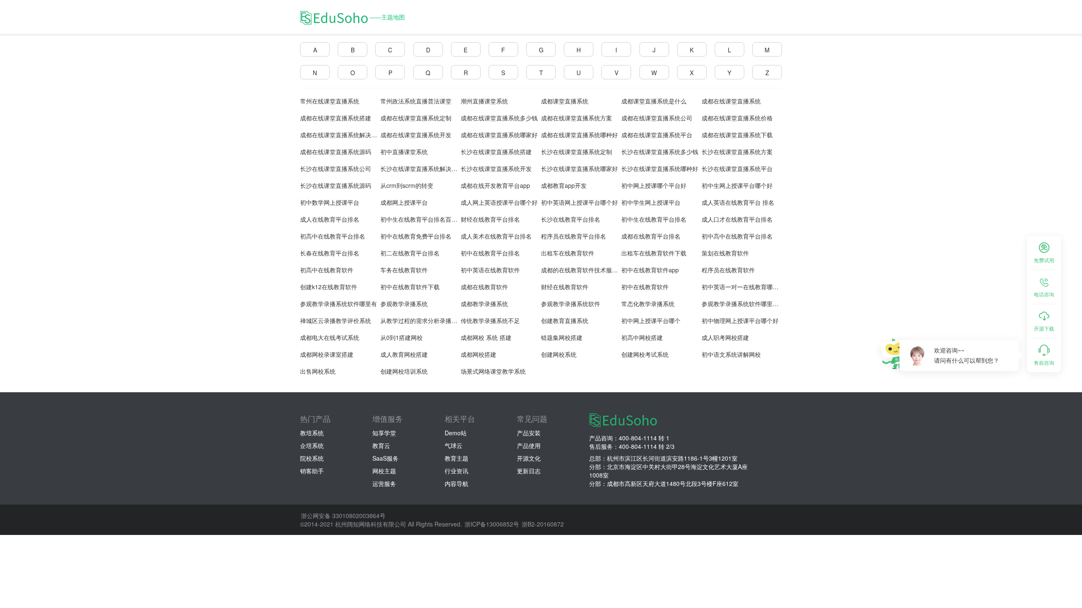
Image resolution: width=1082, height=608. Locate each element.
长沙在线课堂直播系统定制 (576, 151)
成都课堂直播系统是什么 (653, 101)
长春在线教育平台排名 (329, 253)
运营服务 (384, 483)
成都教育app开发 (564, 185)
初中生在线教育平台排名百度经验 (424, 219)
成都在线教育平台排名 (650, 236)
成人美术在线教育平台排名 (496, 236)
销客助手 (312, 471)
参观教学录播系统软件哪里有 (338, 303)
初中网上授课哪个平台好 (653, 185)
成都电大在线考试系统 (329, 337)
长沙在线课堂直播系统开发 (496, 168)
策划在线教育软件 (725, 253)
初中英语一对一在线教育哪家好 (743, 286)
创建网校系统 (559, 354)
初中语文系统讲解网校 (731, 354)
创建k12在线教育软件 (328, 286)
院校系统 (312, 458)
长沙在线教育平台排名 (570, 219)
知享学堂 (384, 433)
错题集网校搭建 (561, 337)
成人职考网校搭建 (725, 337)
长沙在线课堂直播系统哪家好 (579, 168)
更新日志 (529, 471)
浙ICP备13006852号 (491, 524)
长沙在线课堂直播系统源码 (335, 185)
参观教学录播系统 (404, 303)
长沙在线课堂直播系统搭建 (496, 151)
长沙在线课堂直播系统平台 (737, 168)
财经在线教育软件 (564, 286)
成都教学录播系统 (484, 303)
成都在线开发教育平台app (495, 185)
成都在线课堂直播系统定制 (415, 118)
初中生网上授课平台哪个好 (737, 185)
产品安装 (529, 433)
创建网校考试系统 (645, 354)
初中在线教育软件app (650, 270)
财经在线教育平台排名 (490, 219)
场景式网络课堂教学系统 (493, 371)
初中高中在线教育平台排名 (737, 236)
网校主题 (384, 471)
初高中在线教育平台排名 (332, 236)
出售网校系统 (318, 371)
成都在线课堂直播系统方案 (576, 118)
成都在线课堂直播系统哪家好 (499, 134)
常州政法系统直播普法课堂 (415, 101)
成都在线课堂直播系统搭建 (335, 118)
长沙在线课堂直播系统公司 (335, 168)
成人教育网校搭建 (404, 354)
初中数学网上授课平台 (329, 202)
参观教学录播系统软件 (570, 303)
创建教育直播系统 (564, 320)
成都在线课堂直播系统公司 (656, 118)
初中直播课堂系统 (404, 151)
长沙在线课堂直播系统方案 (737, 151)
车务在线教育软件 (404, 270)
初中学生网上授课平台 (650, 202)
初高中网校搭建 (642, 337)
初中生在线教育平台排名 (653, 219)
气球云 (453, 445)
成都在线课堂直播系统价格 (737, 118)
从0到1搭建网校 (401, 337)
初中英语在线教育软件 (490, 270)
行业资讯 (456, 471)
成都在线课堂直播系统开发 (415, 134)
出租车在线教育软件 (567, 253)
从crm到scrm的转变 (406, 185)
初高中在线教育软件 (326, 270)
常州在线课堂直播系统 (329, 101)
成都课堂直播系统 (564, 101)
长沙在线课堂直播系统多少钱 (659, 151)
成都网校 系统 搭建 (486, 337)
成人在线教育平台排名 (329, 219)
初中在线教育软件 (645, 286)
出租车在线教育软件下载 (653, 253)
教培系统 (312, 433)
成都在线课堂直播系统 (731, 101)
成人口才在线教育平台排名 (737, 219)
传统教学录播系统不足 (490, 320)
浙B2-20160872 (543, 524)
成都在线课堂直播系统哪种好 (579, 134)
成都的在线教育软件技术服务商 (582, 270)
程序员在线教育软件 (728, 270)
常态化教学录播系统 (648, 303)
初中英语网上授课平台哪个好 (579, 202)
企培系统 (312, 445)
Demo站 (456, 433)
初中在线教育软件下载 (410, 286)
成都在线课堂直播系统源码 (335, 151)
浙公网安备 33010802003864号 (343, 515)
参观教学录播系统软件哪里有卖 (743, 303)
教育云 (381, 445)
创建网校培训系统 (404, 371)
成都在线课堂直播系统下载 (737, 134)
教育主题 (456, 458)
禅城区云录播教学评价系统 (335, 320)
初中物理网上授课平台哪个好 (740, 320)
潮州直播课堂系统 (484, 101)
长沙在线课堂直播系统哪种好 (659, 168)
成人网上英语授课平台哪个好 (499, 202)
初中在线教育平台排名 (490, 253)
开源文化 (529, 458)
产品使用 (529, 445)
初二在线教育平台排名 (410, 253)
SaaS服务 (385, 458)
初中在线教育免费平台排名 (415, 236)
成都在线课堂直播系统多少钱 (499, 118)
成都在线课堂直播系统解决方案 (341, 134)
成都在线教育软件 (484, 286)
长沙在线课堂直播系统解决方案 (421, 168)
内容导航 (456, 483)
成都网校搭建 (478, 354)
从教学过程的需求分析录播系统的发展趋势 (436, 320)
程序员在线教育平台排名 (573, 236)
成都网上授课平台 (404, 202)
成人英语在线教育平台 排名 (738, 202)
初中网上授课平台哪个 (650, 320)
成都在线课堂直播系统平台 (656, 134)
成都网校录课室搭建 (326, 354)
